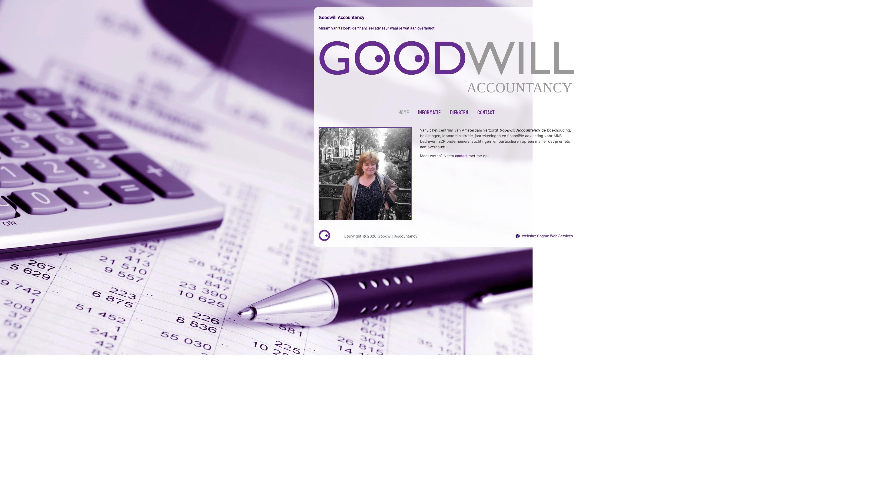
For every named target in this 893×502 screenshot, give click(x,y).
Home (403, 113)
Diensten (459, 113)
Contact (486, 113)
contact (461, 156)
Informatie (429, 113)
